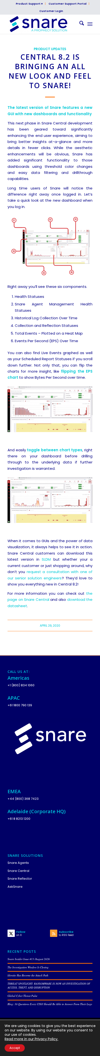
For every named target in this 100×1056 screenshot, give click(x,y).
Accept (14, 1048)
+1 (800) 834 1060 (21, 685)
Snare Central (18, 870)
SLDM (46, 559)
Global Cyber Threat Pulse (22, 996)
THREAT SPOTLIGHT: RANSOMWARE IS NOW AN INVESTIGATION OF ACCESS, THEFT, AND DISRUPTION (49, 986)
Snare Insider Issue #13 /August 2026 (29, 959)
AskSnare (15, 886)
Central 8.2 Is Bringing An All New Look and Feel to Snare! (50, 71)
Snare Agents (18, 862)
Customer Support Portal (67, 4)
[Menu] (89, 24)
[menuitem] (29, 3)
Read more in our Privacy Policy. (31, 1039)
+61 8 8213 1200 (19, 818)
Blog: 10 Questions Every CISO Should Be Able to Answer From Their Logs (50, 1004)
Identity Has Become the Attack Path (28, 975)
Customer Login (51, 11)
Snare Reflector (20, 878)
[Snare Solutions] (41, 24)
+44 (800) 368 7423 (23, 798)
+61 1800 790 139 (20, 705)
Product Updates (50, 49)
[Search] (79, 24)
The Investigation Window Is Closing (28, 967)
